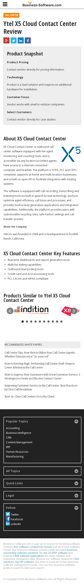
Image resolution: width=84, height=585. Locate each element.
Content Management (19, 442)
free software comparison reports (33, 546)
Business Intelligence (18, 433)
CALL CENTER (11, 15)
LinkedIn (16, 524)
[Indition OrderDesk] (31, 310)
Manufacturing (14, 456)
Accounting (13, 428)
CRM (8, 437)
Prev (10, 311)
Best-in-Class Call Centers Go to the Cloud (29, 396)
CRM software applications (28, 555)
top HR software (24, 561)
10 (61, 321)
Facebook (17, 519)
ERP (8, 447)
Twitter (15, 514)
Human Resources (17, 452)
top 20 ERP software (56, 552)
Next (73, 311)
